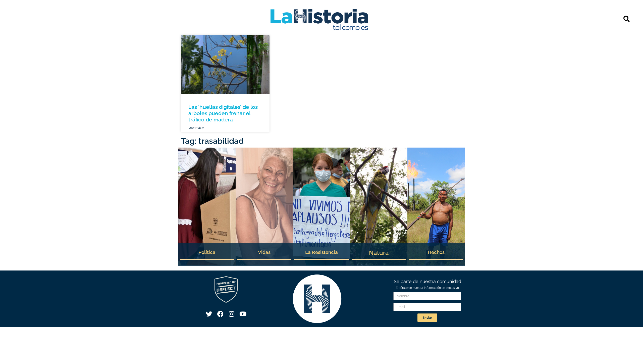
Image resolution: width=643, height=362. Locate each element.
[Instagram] (232, 314)
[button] (626, 18)
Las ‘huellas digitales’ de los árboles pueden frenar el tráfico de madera (223, 113)
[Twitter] (209, 314)
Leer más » (196, 127)
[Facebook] (220, 314)
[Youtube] (243, 314)
